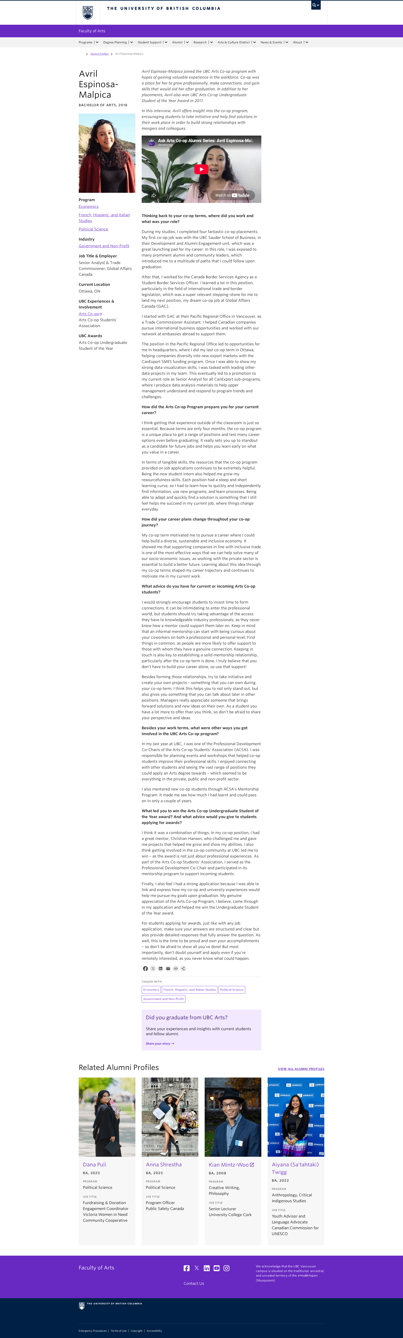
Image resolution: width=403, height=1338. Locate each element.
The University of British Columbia (88, 13)
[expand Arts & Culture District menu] (254, 42)
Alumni (177, 42)
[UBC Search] (316, 5)
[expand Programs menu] (97, 42)
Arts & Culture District (234, 42)
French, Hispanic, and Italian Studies (190, 989)
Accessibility (154, 1330)
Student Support (149, 42)
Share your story (158, 1043)
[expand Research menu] (211, 42)
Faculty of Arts (92, 31)
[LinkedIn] (160, 969)
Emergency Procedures (93, 1330)
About (297, 42)
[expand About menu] (306, 42)
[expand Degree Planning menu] (131, 42)
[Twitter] (153, 969)
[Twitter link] (198, 1269)
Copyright (137, 1330)
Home (81, 53)
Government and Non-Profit (104, 246)
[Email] (168, 969)
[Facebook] (145, 969)
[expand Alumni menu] (187, 42)
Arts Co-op (89, 314)
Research (200, 42)
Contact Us (194, 1283)
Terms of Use (119, 1330)
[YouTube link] (218, 1269)
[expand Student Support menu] (166, 42)
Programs (85, 42)
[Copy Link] (175, 969)
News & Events (271, 42)
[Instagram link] (228, 1269)
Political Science (93, 229)
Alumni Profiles (99, 53)
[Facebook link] (188, 1269)
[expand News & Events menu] (286, 42)
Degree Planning (115, 42)
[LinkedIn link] (208, 1269)
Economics (88, 206)
